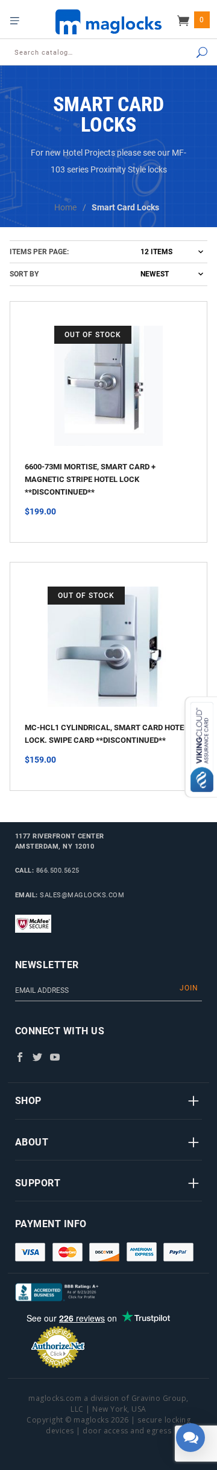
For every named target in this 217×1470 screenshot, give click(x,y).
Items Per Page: (39, 252)
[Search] (190, 53)
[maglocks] (108, 21)
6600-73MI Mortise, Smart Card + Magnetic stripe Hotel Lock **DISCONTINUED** (90, 479)
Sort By (24, 274)
